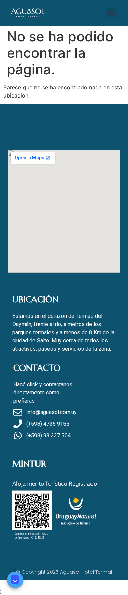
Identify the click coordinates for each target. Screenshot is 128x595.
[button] (111, 12)
